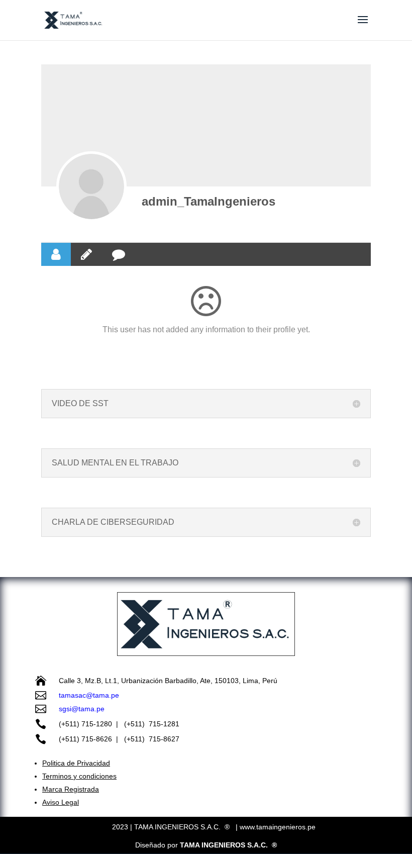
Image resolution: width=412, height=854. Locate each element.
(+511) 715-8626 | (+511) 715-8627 (119, 739)
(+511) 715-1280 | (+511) (104, 724)
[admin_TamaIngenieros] (91, 186)
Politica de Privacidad (76, 763)
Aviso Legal (60, 802)
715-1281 (166, 724)
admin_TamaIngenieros (208, 201)
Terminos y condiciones (79, 776)
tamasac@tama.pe (89, 695)
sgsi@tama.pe (82, 709)
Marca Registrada (70, 789)
